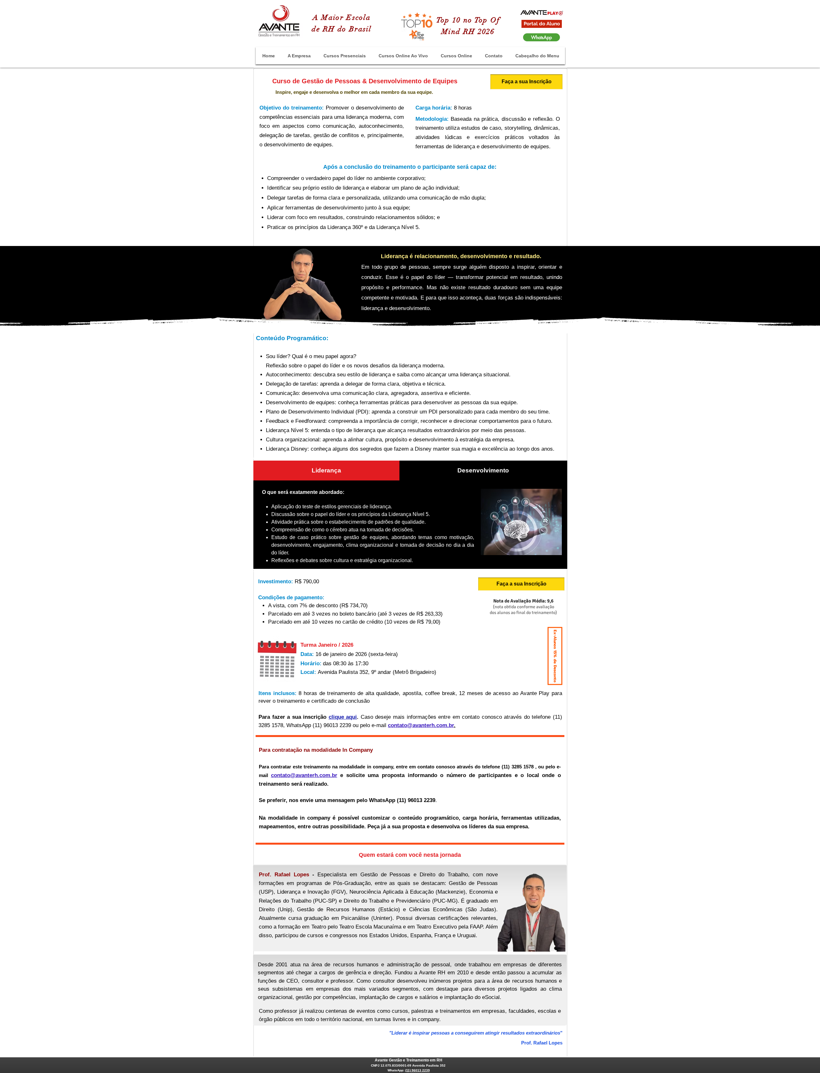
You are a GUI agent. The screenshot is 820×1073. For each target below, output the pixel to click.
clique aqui (343, 717)
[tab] (326, 470)
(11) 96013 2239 (417, 1070)
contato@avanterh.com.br (421, 725)
